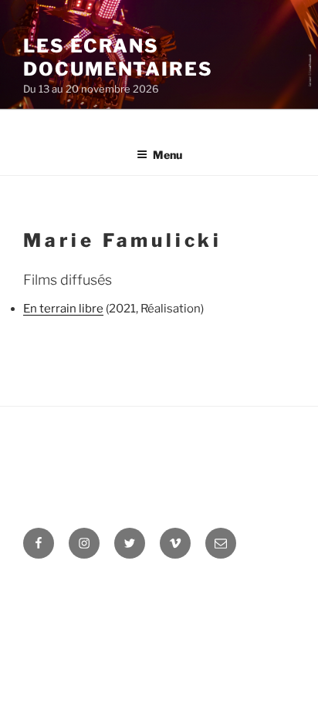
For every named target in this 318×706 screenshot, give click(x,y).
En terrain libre (63, 309)
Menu (167, 154)
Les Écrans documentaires (118, 57)
